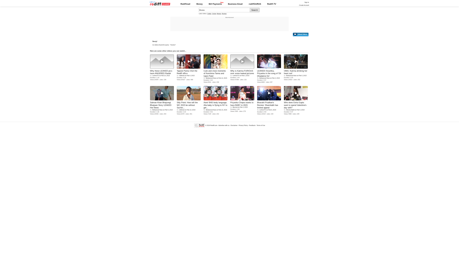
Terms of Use (261, 125)
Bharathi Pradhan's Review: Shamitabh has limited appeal (267, 105)
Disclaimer (234, 125)
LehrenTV (155, 75)
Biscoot (235, 107)
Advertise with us (223, 125)
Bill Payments (215, 4)
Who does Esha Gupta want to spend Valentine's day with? (295, 105)
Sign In (306, 2)
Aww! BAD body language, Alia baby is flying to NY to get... (215, 105)
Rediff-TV (271, 4)
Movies (219, 13)
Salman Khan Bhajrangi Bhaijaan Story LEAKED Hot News (160, 105)
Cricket (214, 13)
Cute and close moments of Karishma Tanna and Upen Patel (215, 73)
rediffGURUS (255, 4)
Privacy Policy (243, 125)
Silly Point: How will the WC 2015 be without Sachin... (187, 105)
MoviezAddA (290, 110)
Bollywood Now (211, 78)
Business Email (235, 4)
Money (199, 4)
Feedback (252, 125)
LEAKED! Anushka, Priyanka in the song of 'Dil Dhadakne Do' (269, 73)
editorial (181, 75)
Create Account (304, 5)
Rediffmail (185, 4)
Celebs (209, 13)
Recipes (224, 13)
